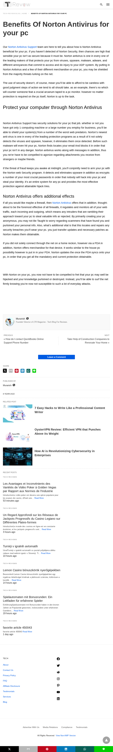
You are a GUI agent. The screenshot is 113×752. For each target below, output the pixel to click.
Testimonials (8, 691)
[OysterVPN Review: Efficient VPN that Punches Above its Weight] (17, 435)
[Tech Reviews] (17, 4)
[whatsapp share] (28, 371)
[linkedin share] (22, 371)
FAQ (5, 681)
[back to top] (106, 740)
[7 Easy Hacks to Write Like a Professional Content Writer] (17, 413)
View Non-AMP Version (66, 735)
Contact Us (8, 670)
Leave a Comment (56, 357)
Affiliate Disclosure (11, 686)
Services (7, 696)
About (5, 665)
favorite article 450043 (17, 627)
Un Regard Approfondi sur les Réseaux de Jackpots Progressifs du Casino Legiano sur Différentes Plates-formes (31, 518)
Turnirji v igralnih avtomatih (20, 546)
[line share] (34, 371)
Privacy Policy (9, 675)
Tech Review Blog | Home (15, 13)
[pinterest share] (17, 371)
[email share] (11, 371)
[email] (28, 749)
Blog (5, 702)
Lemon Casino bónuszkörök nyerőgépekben (31, 570)
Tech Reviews (10, 477)
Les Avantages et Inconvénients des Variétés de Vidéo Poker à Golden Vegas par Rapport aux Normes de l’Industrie (29, 487)
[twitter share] (5, 371)
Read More (39, 498)
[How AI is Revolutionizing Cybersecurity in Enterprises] (17, 457)
